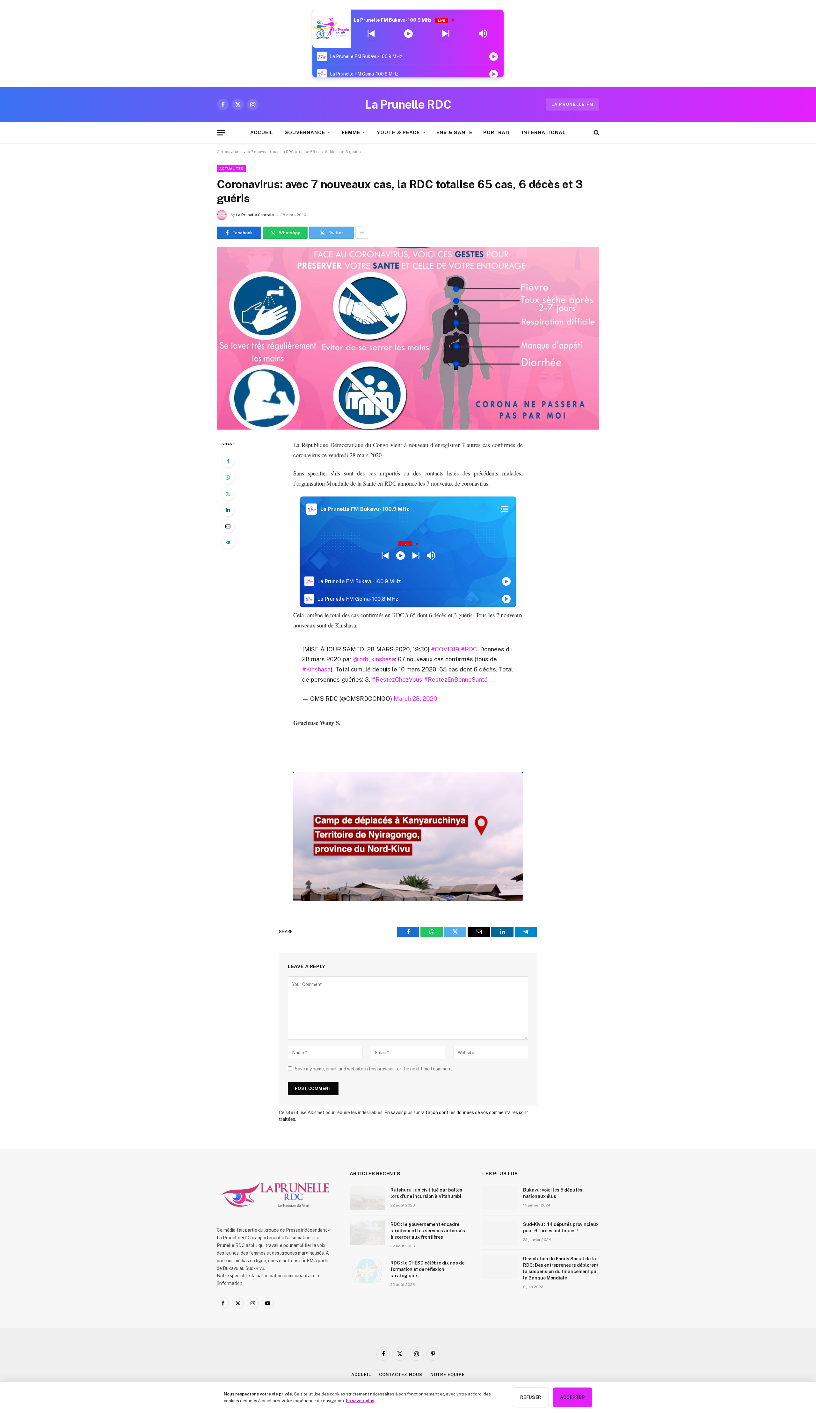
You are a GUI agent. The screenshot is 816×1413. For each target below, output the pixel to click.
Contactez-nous (400, 1374)
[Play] (408, 34)
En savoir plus (360, 1400)
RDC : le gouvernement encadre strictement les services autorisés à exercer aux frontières (427, 1231)
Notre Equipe (447, 1374)
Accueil (361, 1374)
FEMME (351, 132)
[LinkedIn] (228, 510)
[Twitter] (228, 493)
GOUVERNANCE (304, 132)
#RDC (469, 649)
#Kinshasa (316, 669)
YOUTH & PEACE (398, 132)
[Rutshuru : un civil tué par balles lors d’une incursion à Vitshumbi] (367, 1198)
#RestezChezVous (397, 679)
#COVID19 (445, 649)
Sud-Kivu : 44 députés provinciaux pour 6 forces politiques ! (561, 1227)
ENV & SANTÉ (454, 132)
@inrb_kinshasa (374, 659)
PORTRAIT (497, 132)
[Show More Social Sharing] (361, 233)
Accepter (572, 1397)
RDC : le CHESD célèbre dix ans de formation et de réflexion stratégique (427, 1269)
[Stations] (504, 509)
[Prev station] (446, 34)
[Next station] (371, 34)
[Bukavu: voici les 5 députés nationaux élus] (499, 1198)
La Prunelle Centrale (255, 215)
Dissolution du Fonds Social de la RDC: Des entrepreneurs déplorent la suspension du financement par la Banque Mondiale (561, 1268)
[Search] (596, 133)
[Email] (228, 526)
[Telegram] (228, 542)
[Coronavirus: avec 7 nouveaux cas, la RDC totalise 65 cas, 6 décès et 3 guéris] (408, 338)
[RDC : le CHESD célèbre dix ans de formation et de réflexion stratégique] (367, 1271)
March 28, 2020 (415, 698)
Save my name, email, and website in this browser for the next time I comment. (374, 1068)
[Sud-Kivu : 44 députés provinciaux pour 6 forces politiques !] (499, 1233)
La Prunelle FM (572, 104)
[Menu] (221, 133)
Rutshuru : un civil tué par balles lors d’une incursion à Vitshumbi (426, 1193)
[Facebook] (228, 461)
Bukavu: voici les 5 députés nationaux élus (552, 1193)
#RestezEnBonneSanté (456, 679)
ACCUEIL (261, 132)
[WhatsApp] (228, 477)
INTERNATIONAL (544, 132)
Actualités (231, 168)
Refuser (531, 1397)
